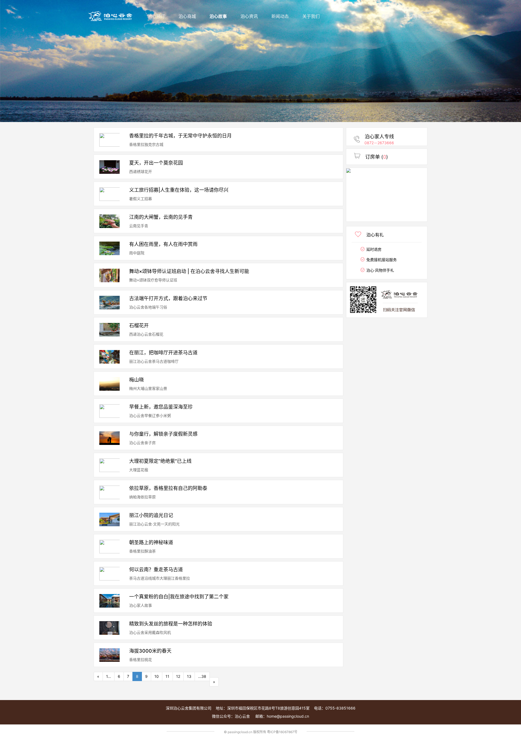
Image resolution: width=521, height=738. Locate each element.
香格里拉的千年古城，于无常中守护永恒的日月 (180, 136)
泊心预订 (156, 16)
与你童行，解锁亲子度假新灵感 (163, 434)
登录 (385, 16)
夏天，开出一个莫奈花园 (156, 163)
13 (189, 676)
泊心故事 (218, 16)
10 (156, 676)
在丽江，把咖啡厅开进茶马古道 (163, 352)
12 (178, 676)
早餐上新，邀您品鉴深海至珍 (161, 407)
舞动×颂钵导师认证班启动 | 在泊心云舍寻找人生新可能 (189, 271)
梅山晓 (136, 380)
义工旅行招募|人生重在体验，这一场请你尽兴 (178, 190)
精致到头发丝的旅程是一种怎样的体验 (170, 624)
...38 (202, 676)
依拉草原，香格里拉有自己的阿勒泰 (168, 488)
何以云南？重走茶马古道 (156, 569)
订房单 (415, 16)
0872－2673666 (379, 142)
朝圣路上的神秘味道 (151, 542)
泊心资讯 (249, 16)
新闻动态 (280, 16)
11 (167, 676)
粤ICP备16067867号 (282, 732)
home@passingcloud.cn (288, 716)
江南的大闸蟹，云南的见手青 (161, 217)
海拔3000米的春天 (150, 651)
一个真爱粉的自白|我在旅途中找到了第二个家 (178, 596)
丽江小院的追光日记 (151, 515)
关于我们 (311, 16)
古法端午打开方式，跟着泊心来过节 (168, 298)
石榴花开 (139, 325)
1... (108, 676)
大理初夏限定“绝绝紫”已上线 (160, 461)
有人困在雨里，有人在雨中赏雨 (163, 244)
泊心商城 (187, 16)
